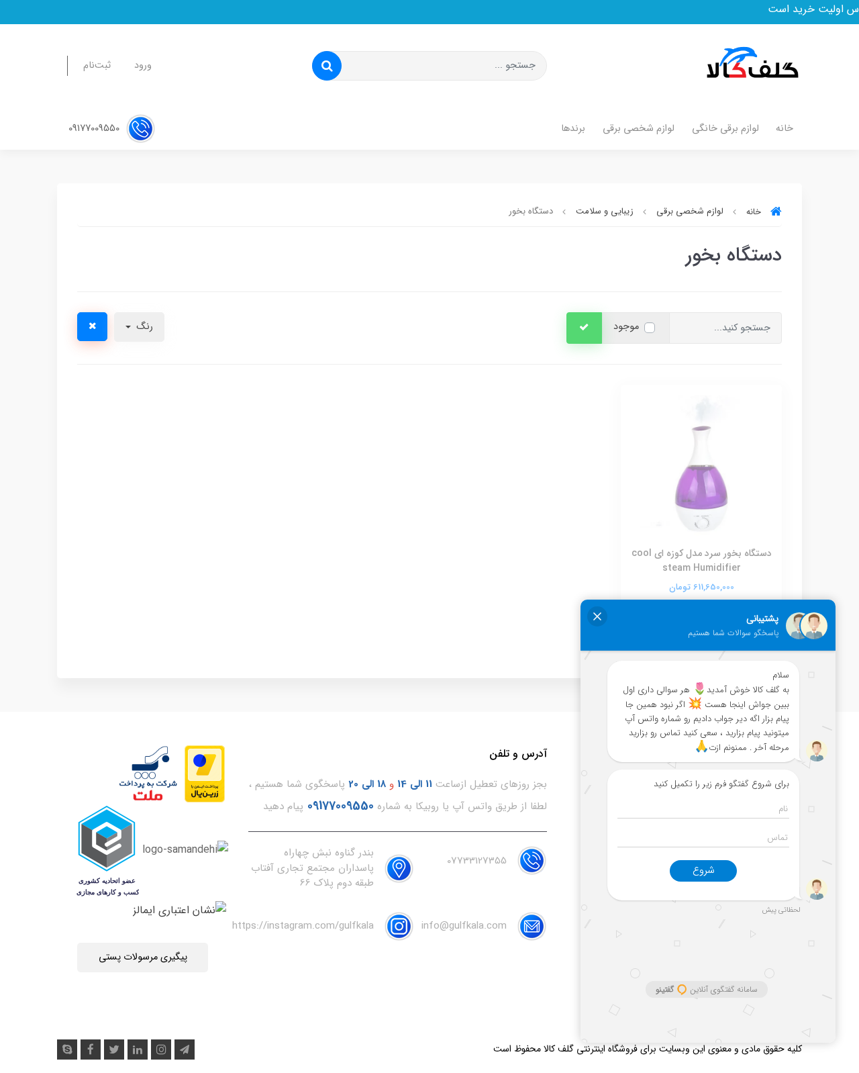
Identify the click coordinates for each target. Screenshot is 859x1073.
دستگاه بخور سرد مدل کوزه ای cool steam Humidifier (701, 560)
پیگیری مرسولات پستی (143, 957)
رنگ (143, 326)
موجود (626, 326)
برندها (573, 128)
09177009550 (95, 128)
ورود (143, 65)
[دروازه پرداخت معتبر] (205, 773)
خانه (784, 128)
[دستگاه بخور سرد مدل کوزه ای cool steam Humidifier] (701, 464)
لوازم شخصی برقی (638, 128)
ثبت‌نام (97, 65)
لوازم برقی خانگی (725, 128)
